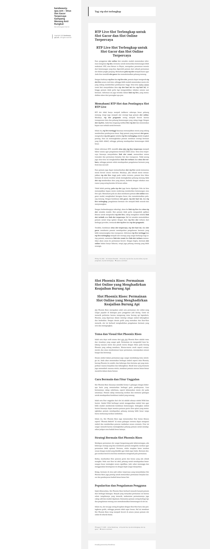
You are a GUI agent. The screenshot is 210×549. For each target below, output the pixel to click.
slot (96, 310)
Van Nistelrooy (113, 527)
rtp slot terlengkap (108, 261)
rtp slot (123, 259)
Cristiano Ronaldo (112, 259)
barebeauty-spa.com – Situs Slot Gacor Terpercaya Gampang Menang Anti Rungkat (62, 16)
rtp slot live (129, 259)
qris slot (124, 339)
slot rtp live (128, 149)
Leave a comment (121, 261)
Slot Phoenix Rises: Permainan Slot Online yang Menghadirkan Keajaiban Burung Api (120, 284)
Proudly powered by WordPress (105, 545)
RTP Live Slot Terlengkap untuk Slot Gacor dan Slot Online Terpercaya (120, 35)
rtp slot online (138, 259)
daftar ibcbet (144, 85)
